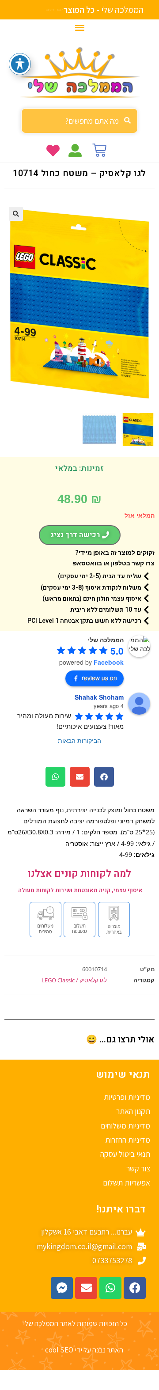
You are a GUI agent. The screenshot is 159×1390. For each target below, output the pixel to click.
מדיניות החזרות (127, 1140)
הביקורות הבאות (79, 740)
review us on (99, 677)
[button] (79, 27)
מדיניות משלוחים (125, 1126)
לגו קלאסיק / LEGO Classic (74, 980)
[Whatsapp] (110, 1288)
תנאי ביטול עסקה (125, 1154)
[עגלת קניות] (99, 150)
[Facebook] (135, 1288)
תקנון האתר (133, 1111)
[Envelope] (86, 1288)
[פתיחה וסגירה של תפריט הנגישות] (19, 64)
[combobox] (79, 120)
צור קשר (138, 1168)
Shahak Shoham (99, 697)
